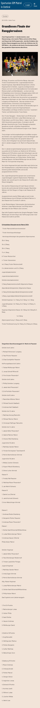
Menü (35, 6)
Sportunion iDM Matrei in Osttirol (11, 5)
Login (27, 5)
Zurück (5, 16)
